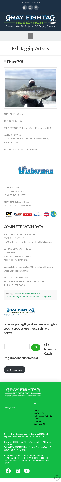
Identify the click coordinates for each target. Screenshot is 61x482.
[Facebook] (24, 7)
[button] (30, 36)
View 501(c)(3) (23, 450)
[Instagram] (36, 7)
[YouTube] (30, 7)
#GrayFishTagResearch (17, 296)
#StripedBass (35, 296)
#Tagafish (46, 296)
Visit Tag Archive (14, 370)
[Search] (35, 347)
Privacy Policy (9, 408)
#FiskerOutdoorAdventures (27, 293)
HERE (6, 463)
